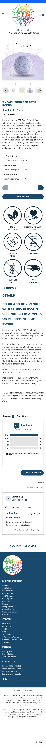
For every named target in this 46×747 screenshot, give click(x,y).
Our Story (6, 624)
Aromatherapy (8, 609)
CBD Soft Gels (8, 593)
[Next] (29, 84)
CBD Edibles (7, 588)
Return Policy (7, 654)
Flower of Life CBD (25, 691)
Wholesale (6, 634)
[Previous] (16, 84)
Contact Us (6, 626)
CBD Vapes (6, 601)
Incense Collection (9, 612)
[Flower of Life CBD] (23, 14)
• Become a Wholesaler (11, 637)
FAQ (4, 631)
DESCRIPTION (10, 288)
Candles (5, 614)
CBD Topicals (7, 598)
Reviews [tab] (8, 416)
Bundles (5, 585)
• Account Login (8, 642)
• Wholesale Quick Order (12, 639)
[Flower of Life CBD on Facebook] (3, 679)
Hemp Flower (7, 606)
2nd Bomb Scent (9, 165)
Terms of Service (9, 657)
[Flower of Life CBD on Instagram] (6, 679)
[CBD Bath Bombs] (23, 59)
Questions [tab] (22, 416)
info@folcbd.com (15, 668)
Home (20, 30)
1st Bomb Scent (9, 156)
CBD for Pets (7, 591)
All (28, 30)
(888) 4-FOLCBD (15, 666)
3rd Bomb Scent (9, 174)
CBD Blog (6, 629)
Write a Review (35, 474)
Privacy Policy (8, 651)
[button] (12, 110)
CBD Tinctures (8, 596)
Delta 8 (5, 604)
